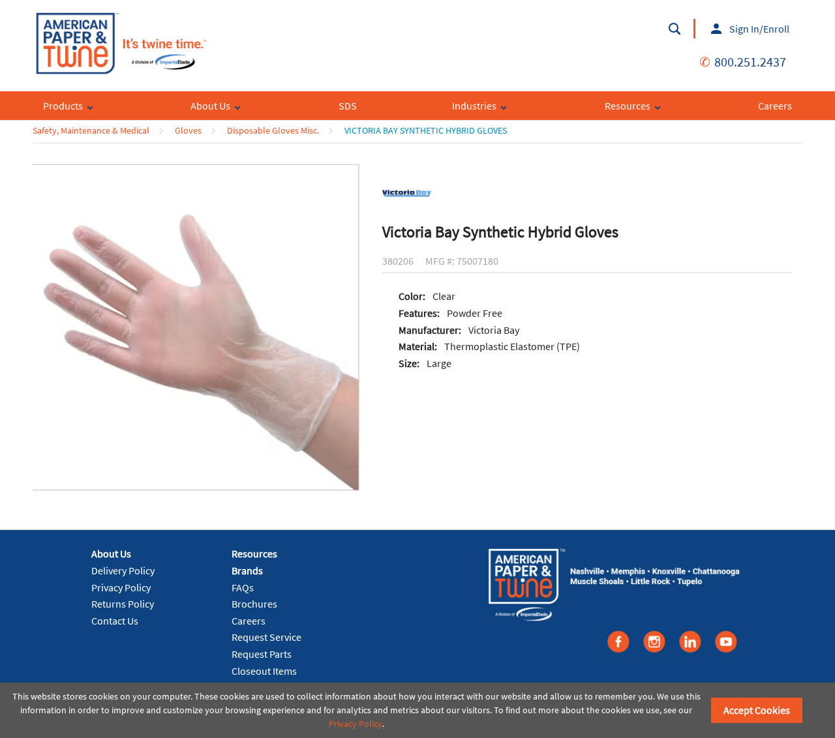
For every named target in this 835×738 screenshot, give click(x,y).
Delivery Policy (123, 570)
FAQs (243, 587)
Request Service (266, 636)
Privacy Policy (121, 587)
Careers (249, 620)
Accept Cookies (756, 709)
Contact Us (114, 620)
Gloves (188, 130)
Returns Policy (122, 603)
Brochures (254, 603)
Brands (247, 570)
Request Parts (262, 653)
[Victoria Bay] (406, 192)
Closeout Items (264, 670)
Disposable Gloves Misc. (273, 130)
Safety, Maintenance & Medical (91, 130)
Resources (254, 553)
